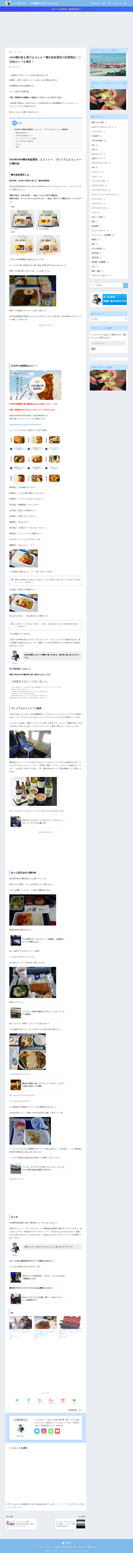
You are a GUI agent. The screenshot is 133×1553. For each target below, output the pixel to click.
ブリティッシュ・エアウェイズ (105, 195)
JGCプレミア (98, 154)
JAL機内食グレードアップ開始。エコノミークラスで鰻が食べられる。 (20, 1332)
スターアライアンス (101, 190)
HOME (67, 1543)
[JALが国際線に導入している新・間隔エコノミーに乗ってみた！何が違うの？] (70, 1322)
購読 (93, 349)
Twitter (37, 1434)
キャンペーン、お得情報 (103, 235)
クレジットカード (100, 231)
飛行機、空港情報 (100, 262)
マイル (96, 212)
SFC (109, 3)
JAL (95, 145)
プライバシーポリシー (101, 276)
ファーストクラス (100, 181)
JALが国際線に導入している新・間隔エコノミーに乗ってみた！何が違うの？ (70, 1332)
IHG (125, 3)
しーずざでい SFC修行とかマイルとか (35, 3)
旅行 (95, 244)
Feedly (51, 1434)
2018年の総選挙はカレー (24, 135)
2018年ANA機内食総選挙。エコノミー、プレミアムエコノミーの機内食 (41, 129)
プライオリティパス (101, 163)
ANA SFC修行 (98, 141)
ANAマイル (95, 3)
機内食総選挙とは (22, 133)
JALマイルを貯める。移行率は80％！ (66, 9)
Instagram (44, 1434)
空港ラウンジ (98, 158)
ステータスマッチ (100, 208)
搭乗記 (96, 240)
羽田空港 (96, 253)
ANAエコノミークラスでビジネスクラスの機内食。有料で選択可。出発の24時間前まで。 (45, 1332)
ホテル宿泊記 (98, 249)
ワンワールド (98, 199)
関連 (17, 147)
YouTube (57, 1434)
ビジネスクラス (99, 185)
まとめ (18, 144)
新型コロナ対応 (99, 122)
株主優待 (96, 226)
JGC (103, 3)
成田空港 (96, 258)
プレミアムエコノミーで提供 (26, 138)
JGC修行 (96, 136)
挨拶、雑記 (97, 271)
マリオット (117, 3)
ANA (80, 1410)
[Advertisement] (66, 29)
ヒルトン (96, 177)
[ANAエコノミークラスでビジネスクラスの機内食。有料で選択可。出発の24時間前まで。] (45, 1322)
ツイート (93, 359)
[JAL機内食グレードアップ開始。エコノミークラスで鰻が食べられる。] (20, 1322)
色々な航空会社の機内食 (24, 141)
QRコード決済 (98, 217)
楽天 (95, 222)
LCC (95, 267)
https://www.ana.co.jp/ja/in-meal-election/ (25, 424)
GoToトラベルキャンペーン (104, 127)
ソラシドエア (98, 131)
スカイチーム (98, 204)
